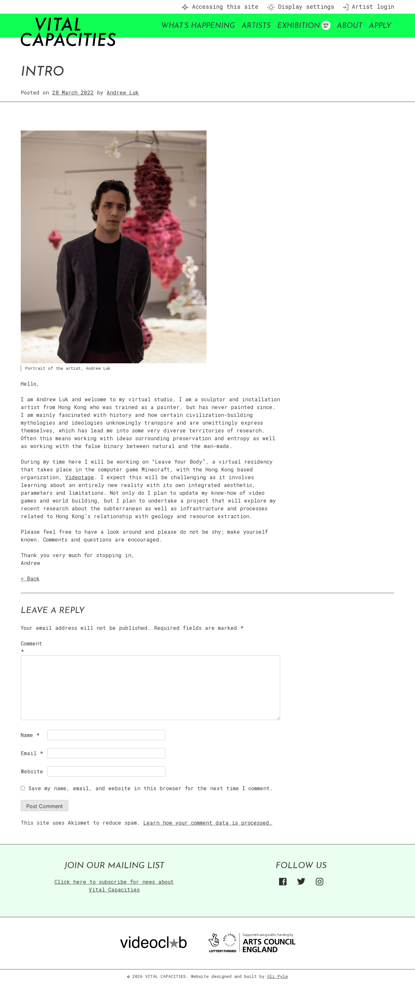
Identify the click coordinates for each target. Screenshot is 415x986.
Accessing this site (223, 6)
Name (30, 734)
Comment (31, 647)
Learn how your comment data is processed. (207, 822)
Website (32, 771)
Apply (380, 26)
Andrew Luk (123, 92)
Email (32, 753)
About (349, 26)
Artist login (371, 6)
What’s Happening (198, 26)
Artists (256, 26)
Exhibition (298, 26)
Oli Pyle (277, 976)
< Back (30, 578)
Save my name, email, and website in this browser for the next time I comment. (150, 788)
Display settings (304, 6)
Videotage (79, 477)
